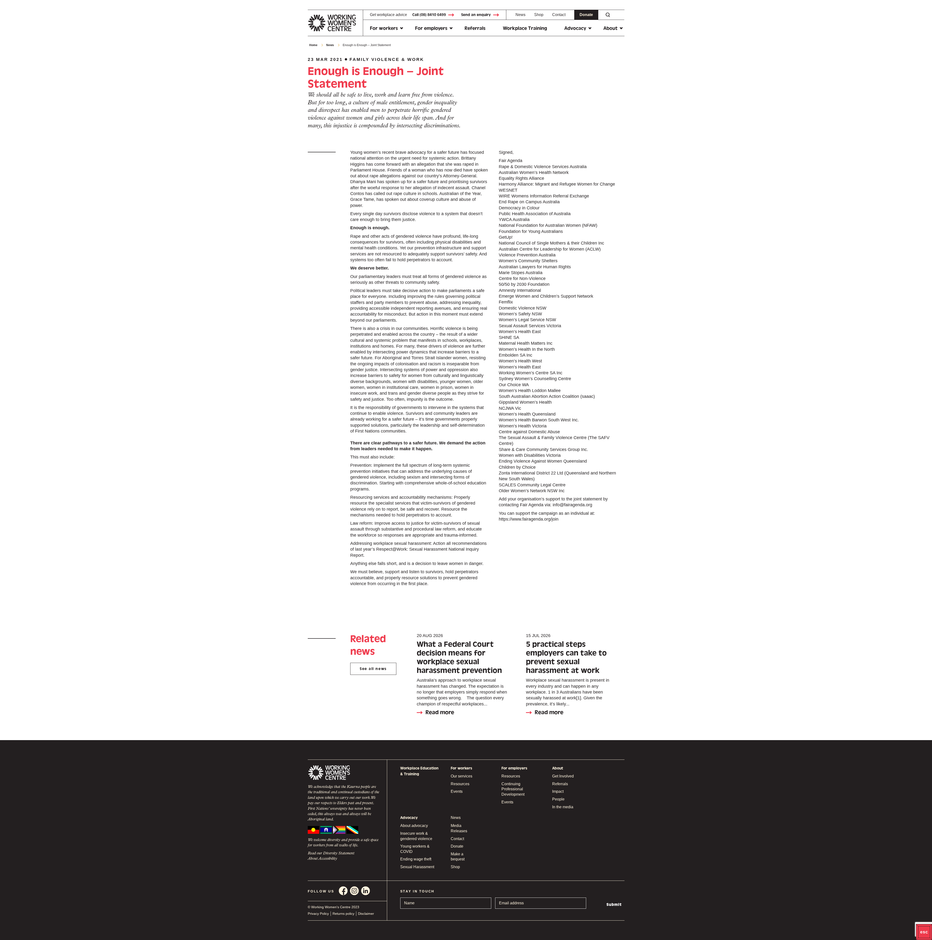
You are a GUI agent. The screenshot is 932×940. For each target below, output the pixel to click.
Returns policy (343, 913)
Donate (586, 15)
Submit (614, 904)
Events (457, 791)
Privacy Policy (318, 913)
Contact (559, 15)
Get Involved (563, 776)
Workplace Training (525, 28)
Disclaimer (366, 913)
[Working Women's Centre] (335, 23)
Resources (460, 784)
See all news (373, 669)
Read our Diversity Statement (331, 853)
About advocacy (414, 826)
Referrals (475, 28)
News (520, 15)
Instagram (354, 890)
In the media (562, 807)
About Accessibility (322, 859)
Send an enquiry (476, 15)
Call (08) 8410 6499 (429, 15)
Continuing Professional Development (512, 789)
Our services (461, 776)
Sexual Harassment (417, 867)
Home (313, 45)
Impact (558, 791)
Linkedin (365, 890)
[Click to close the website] (924, 932)
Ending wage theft (415, 859)
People (558, 799)
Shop (538, 15)
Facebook (343, 890)
